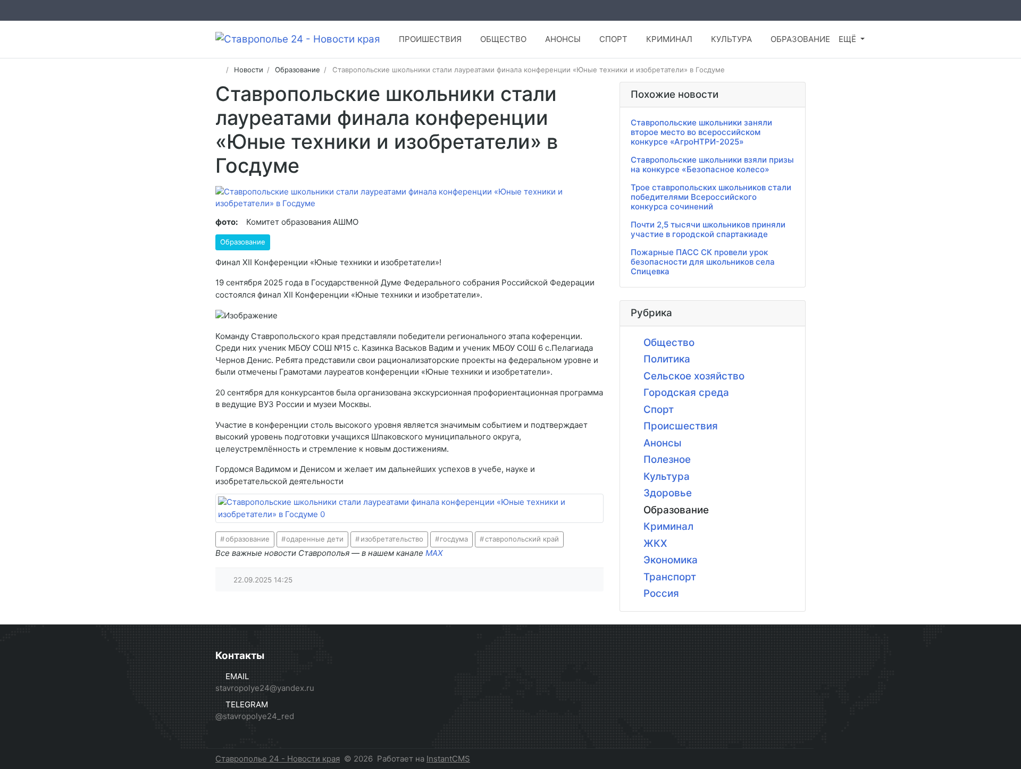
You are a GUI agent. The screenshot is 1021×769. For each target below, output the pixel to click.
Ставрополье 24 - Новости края (277, 759)
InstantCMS (448, 759)
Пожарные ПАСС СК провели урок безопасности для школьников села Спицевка (703, 261)
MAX (434, 553)
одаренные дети (315, 539)
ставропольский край (522, 539)
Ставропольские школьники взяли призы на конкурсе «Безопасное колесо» (712, 164)
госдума (454, 539)
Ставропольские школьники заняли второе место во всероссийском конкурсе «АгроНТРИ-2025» (701, 132)
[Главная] (218, 69)
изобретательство (392, 539)
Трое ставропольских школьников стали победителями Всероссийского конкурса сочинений (711, 197)
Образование (242, 242)
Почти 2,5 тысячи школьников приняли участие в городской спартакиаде (708, 229)
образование (247, 539)
